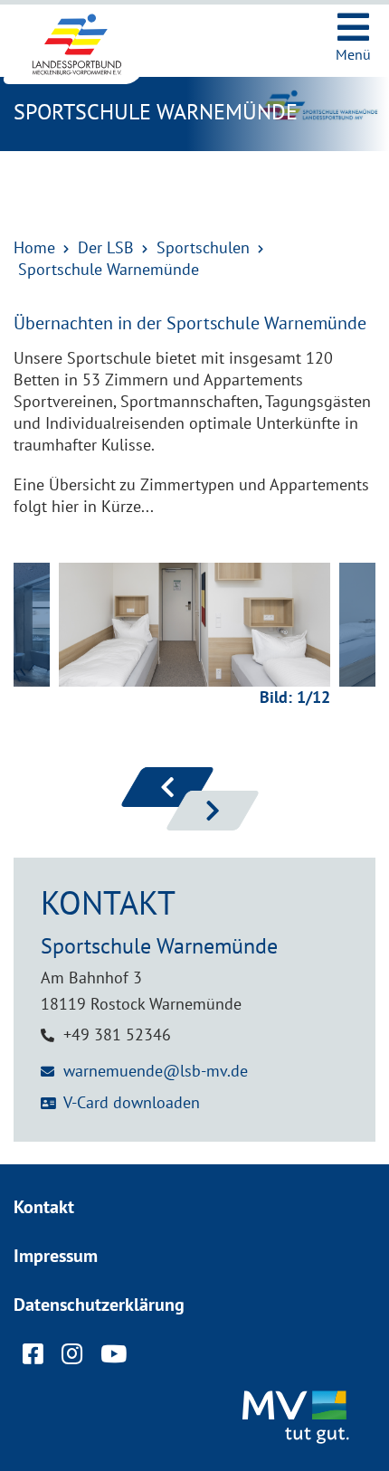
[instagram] (71, 1358)
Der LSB (106, 247)
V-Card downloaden (131, 1102)
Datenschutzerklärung (99, 1304)
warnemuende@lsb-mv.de (155, 1070)
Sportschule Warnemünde (108, 269)
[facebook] (33, 1358)
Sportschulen (203, 247)
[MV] (298, 1418)
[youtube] (113, 1358)
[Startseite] (90, 44)
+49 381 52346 (117, 1034)
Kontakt (44, 1207)
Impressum (56, 1255)
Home (34, 247)
